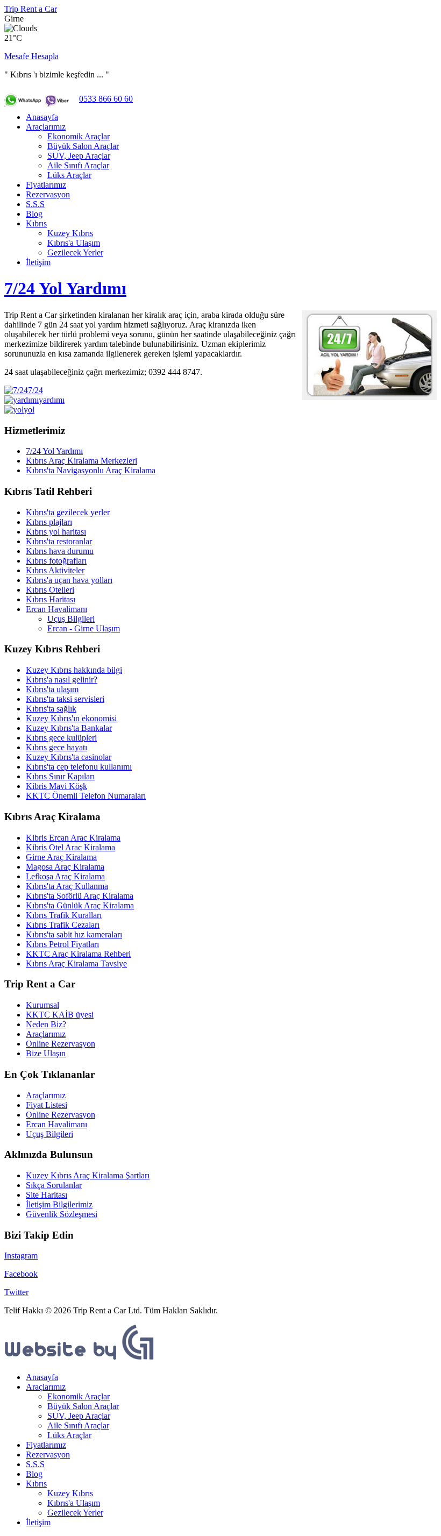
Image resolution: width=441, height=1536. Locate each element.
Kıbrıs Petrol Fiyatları (62, 944)
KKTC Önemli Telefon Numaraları (86, 795)
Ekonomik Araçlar (78, 136)
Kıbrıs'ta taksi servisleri (65, 698)
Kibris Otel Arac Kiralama (70, 847)
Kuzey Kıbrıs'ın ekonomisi (71, 718)
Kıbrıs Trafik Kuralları (64, 915)
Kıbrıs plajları (49, 522)
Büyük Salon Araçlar (83, 146)
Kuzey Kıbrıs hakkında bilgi (74, 669)
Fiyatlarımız (46, 184)
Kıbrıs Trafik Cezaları (62, 924)
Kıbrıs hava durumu (60, 551)
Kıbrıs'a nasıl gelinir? (61, 679)
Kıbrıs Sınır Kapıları (60, 776)
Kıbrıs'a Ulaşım (73, 242)
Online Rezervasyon (60, 1043)
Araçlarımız (46, 126)
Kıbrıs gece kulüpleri (61, 737)
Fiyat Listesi (46, 1105)
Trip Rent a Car (30, 8)
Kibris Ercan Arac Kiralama (73, 837)
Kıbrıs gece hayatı (56, 747)
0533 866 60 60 (106, 98)
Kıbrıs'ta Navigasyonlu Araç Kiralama (90, 470)
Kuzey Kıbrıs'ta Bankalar (69, 728)
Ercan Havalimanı (56, 609)
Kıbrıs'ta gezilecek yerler (68, 512)
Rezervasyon (48, 194)
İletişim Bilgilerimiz (59, 1204)
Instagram (21, 1255)
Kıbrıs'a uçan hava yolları (69, 580)
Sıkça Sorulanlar (54, 1185)
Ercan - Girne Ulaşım (83, 628)
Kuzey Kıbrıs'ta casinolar (68, 757)
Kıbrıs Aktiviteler (55, 570)
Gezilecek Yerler (75, 252)
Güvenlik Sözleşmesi (61, 1214)
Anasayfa (42, 117)
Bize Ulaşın (46, 1053)
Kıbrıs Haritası (50, 599)
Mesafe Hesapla (31, 56)
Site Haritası (46, 1194)
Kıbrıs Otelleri (50, 589)
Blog (34, 213)
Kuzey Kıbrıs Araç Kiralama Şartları (88, 1175)
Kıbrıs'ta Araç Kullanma (67, 886)
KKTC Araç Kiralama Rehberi (78, 953)
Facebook (21, 1273)
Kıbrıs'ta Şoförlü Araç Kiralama (79, 895)
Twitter (16, 1292)
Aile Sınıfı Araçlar (78, 165)
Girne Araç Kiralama (61, 857)
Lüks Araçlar (69, 175)
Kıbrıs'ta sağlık (51, 708)
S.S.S (35, 204)
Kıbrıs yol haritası (56, 531)
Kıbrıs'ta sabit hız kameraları (74, 934)
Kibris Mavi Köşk (56, 786)
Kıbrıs (36, 223)
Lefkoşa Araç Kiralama (65, 876)
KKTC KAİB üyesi (60, 1014)
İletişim (38, 262)
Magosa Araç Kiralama (65, 866)
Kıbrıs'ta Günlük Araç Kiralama (80, 905)
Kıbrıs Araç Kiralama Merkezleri (81, 460)
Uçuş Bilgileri (71, 618)
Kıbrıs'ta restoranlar (59, 541)
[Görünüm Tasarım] (79, 1358)
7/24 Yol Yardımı (65, 288)
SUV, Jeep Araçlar (78, 155)
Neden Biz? (46, 1024)
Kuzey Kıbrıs (70, 233)
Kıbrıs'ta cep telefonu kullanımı (79, 766)
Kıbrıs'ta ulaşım (52, 689)
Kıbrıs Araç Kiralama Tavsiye (76, 963)
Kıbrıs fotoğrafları (56, 560)
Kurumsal (42, 1004)
